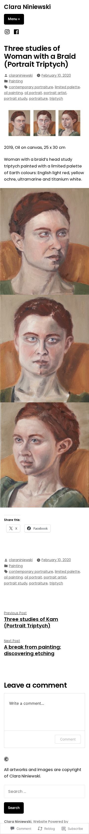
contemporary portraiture (31, 87)
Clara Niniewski (27, 7)
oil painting (13, 92)
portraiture (38, 98)
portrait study (15, 98)
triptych (56, 98)
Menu (16, 19)
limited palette (67, 87)
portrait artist (55, 92)
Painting (16, 81)
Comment (68, 739)
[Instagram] (8, 32)
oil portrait (33, 92)
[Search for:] (44, 791)
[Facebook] (15, 32)
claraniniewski (21, 75)
